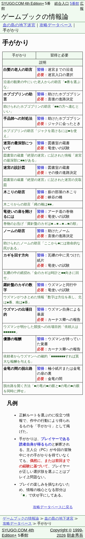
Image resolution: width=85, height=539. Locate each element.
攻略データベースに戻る (53, 507)
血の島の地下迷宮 (19, 25)
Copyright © (61, 530)
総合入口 (61, 3)
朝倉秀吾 (75, 535)
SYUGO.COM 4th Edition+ (22, 3)
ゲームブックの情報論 (34, 16)
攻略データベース (55, 25)
